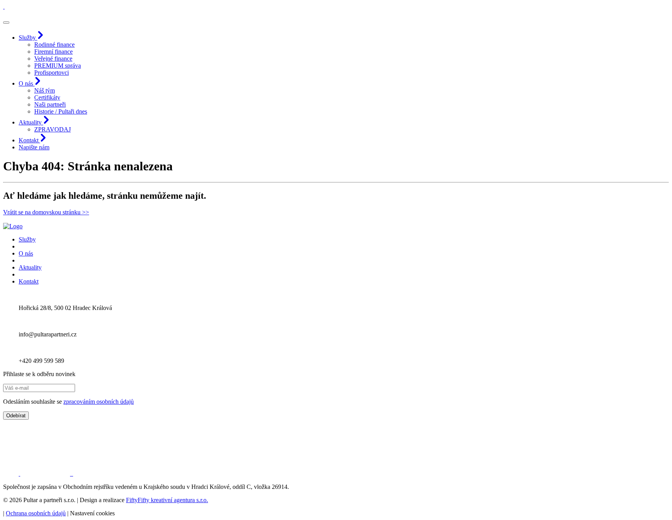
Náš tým (44, 90)
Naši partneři (50, 104)
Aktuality (30, 267)
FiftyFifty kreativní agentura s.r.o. (167, 500)
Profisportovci (51, 72)
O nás (26, 253)
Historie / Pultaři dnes (60, 111)
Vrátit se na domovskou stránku (46, 212)
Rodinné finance (54, 44)
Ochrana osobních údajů (36, 513)
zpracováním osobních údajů (98, 401)
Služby (27, 239)
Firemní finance (53, 51)
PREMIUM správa (57, 65)
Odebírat (16, 415)
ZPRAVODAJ (52, 129)
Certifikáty (47, 97)
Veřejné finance (53, 58)
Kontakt (28, 281)
